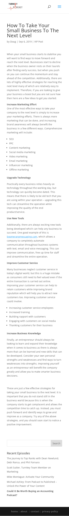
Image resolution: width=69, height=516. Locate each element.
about (23, 511)
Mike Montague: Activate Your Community (30, 476)
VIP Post (38, 41)
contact (35, 511)
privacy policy (50, 511)
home (14, 511)
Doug (13, 41)
